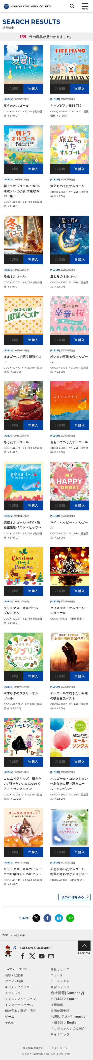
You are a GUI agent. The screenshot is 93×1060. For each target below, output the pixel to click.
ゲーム (9, 1016)
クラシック (13, 993)
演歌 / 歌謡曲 (14, 975)
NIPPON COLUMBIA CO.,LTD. (27, 6)
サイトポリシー (61, 1048)
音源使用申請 (60, 1010)
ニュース (57, 975)
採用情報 (57, 1005)
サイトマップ (60, 1034)
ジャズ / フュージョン (20, 999)
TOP (5, 935)
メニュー (85, 7)
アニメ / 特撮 (14, 981)
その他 (9, 1022)
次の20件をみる (73, 897)
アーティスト (60, 981)
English (72, 999)
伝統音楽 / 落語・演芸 (20, 1010)
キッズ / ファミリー (19, 987)
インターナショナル (19, 1005)
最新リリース (60, 969)
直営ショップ (60, 987)
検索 (72, 7)
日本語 (58, 999)
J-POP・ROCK (16, 969)
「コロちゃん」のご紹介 (68, 1028)
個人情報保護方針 (33, 1048)
